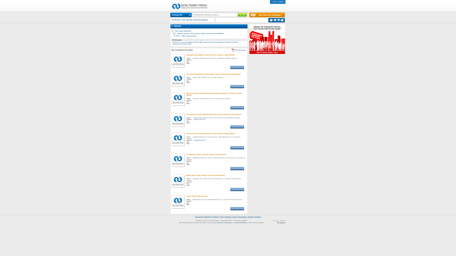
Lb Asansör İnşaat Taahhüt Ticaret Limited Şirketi (206, 154)
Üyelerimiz (175, 20)
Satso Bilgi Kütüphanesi (279, 20)
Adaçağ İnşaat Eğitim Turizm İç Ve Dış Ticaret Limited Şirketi (210, 55)
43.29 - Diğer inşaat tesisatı (186, 36)
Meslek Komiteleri (211, 217)
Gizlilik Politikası (241, 223)
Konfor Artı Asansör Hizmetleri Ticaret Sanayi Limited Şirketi (210, 134)
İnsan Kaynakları (201, 20)
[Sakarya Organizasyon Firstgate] (279, 223)
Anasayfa (199, 217)
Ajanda (251, 217)
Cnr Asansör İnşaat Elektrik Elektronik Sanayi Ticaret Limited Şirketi (213, 114)
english (281, 1)
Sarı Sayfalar (187, 20)
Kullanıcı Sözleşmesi (224, 223)
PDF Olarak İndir (240, 50)
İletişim (258, 217)
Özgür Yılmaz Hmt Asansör (197, 196)
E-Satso (275, 20)
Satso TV (283, 20)
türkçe (274, 1)
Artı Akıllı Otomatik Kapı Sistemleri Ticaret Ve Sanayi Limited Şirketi (213, 74)
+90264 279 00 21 (199, 119)
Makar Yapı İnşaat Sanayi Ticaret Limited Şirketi (205, 175)
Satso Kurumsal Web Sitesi (271, 20)
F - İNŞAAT (176, 26)
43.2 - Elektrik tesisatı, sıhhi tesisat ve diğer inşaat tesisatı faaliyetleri (198, 33)
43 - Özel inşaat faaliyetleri (181, 31)
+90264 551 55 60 (199, 140)
